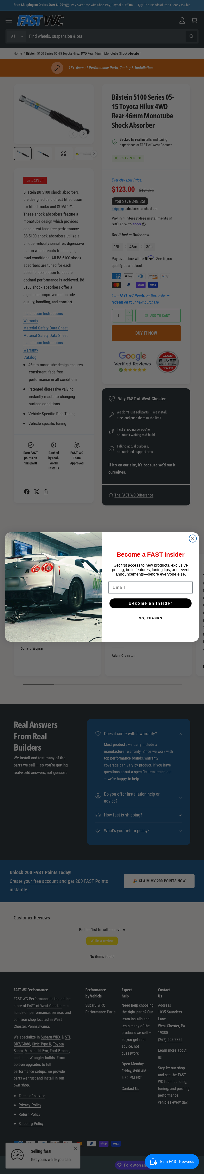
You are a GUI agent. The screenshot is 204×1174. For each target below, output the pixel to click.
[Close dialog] (193, 538)
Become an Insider (150, 603)
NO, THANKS (150, 618)
